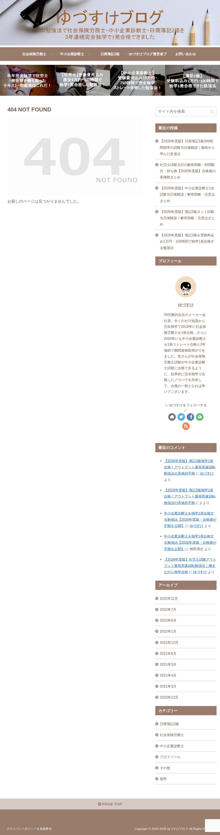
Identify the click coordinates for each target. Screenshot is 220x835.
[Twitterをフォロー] (181, 417)
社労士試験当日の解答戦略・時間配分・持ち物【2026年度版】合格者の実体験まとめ (188, 171)
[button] (212, 111)
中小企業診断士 (172, 746)
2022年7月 (168, 609)
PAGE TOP (111, 804)
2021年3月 (168, 686)
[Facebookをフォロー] (190, 417)
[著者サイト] (172, 417)
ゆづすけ (186, 305)
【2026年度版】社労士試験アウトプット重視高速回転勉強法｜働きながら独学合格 (190, 565)
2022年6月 (168, 620)
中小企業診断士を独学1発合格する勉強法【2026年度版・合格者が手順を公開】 (190, 519)
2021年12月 (169, 642)
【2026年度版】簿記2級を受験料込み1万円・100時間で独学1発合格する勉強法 (187, 241)
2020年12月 (169, 697)
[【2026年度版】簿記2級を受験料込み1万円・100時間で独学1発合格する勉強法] (192, 80)
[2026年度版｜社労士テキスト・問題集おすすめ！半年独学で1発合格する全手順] (27, 80)
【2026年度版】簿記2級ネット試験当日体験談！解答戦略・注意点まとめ (187, 218)
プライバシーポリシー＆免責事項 (29, 828)
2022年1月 (168, 631)
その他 (165, 768)
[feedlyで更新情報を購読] (199, 417)
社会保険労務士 (172, 735)
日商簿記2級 (169, 724)
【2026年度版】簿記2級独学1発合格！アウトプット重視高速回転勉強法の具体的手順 (189, 467)
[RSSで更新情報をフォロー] (186, 426)
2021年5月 (168, 664)
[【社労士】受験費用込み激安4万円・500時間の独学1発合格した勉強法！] (82, 80)
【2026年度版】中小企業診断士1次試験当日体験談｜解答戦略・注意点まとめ (187, 194)
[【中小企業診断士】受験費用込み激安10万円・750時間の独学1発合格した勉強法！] (137, 80)
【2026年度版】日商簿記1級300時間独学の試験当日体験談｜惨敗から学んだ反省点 (187, 147)
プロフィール (170, 757)
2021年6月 (168, 653)
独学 (163, 779)
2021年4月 (168, 675)
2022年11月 (169, 598)
